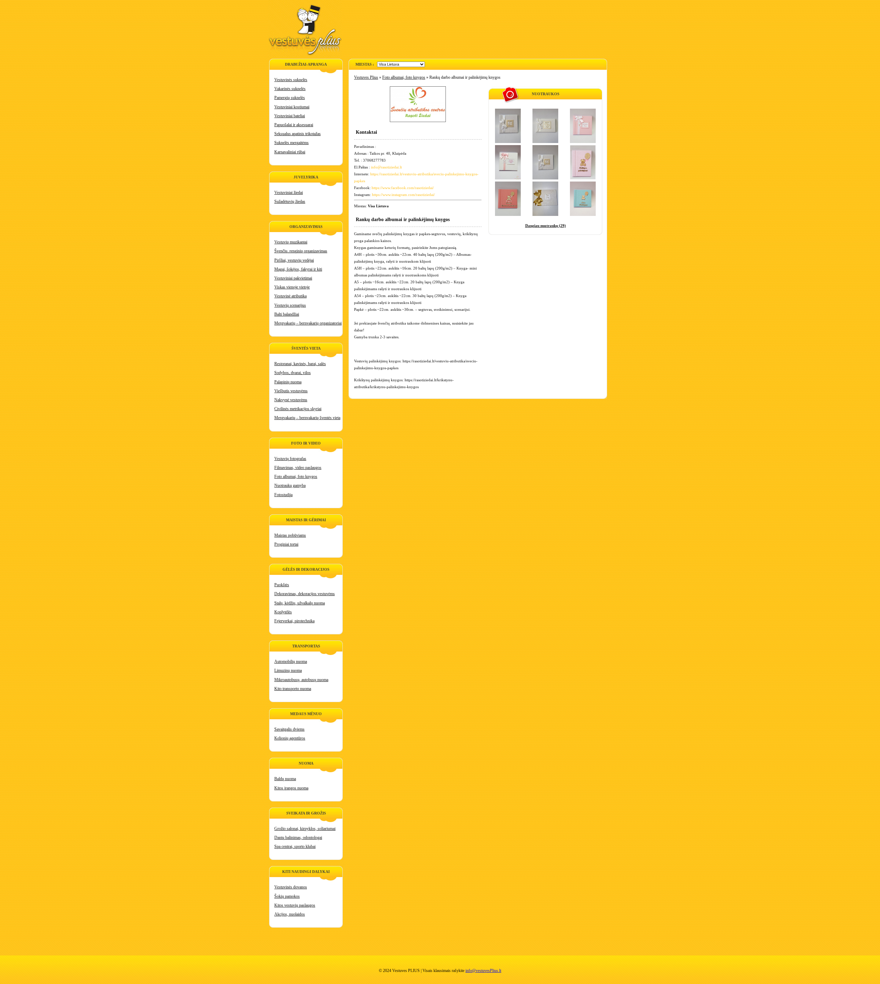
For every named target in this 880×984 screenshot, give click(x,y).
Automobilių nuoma (290, 661)
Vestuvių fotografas (290, 458)
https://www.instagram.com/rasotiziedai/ (403, 195)
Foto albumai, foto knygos (295, 476)
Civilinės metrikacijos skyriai (297, 408)
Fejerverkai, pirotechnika (294, 621)
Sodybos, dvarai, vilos (292, 372)
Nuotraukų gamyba (290, 485)
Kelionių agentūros (289, 738)
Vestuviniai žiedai (288, 192)
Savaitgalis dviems (289, 729)
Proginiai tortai (286, 544)
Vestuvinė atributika (290, 296)
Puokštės (281, 584)
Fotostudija (283, 494)
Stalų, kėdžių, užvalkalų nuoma (299, 603)
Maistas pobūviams (290, 535)
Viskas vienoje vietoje (292, 287)
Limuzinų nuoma (288, 670)
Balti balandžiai (286, 314)
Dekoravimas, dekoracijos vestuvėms (304, 593)
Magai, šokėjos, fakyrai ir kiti (298, 269)
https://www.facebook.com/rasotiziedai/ (403, 188)
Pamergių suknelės (289, 97)
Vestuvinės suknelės (290, 79)
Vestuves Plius (366, 77)
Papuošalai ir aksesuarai (293, 124)
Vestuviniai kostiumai (291, 107)
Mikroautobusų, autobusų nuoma (301, 679)
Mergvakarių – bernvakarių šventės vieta (307, 417)
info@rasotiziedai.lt (386, 167)
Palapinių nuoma (287, 382)
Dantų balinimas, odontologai (298, 837)
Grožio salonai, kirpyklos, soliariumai (305, 828)
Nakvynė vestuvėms (290, 399)
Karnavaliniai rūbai (289, 152)
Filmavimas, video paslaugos (297, 467)
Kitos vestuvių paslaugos (294, 905)
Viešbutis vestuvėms (291, 391)
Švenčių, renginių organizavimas (300, 251)
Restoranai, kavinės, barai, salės (300, 363)
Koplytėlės (283, 612)
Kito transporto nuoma (292, 688)
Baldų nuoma (285, 778)
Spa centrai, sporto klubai (295, 846)
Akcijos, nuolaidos (289, 914)
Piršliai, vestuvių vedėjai (294, 260)
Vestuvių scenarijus (290, 305)
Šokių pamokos (287, 896)
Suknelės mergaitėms (291, 142)
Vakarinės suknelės (290, 88)
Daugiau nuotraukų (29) (545, 225)
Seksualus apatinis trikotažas (297, 133)
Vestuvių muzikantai (290, 242)
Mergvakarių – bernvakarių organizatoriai (308, 323)
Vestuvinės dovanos (290, 887)
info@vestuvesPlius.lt (483, 970)
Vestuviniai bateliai (289, 115)
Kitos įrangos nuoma (291, 788)
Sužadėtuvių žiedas (289, 201)
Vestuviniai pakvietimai (293, 278)
